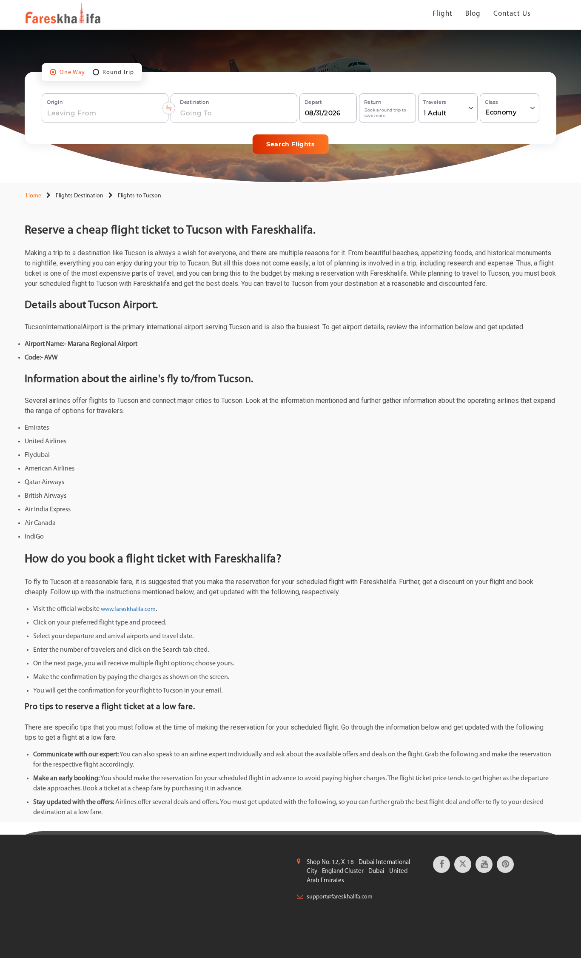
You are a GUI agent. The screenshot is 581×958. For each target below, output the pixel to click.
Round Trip (118, 72)
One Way (72, 72)
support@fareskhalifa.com (340, 897)
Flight (443, 13)
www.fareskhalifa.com (128, 609)
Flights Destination (79, 196)
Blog (473, 13)
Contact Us (512, 13)
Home (33, 196)
